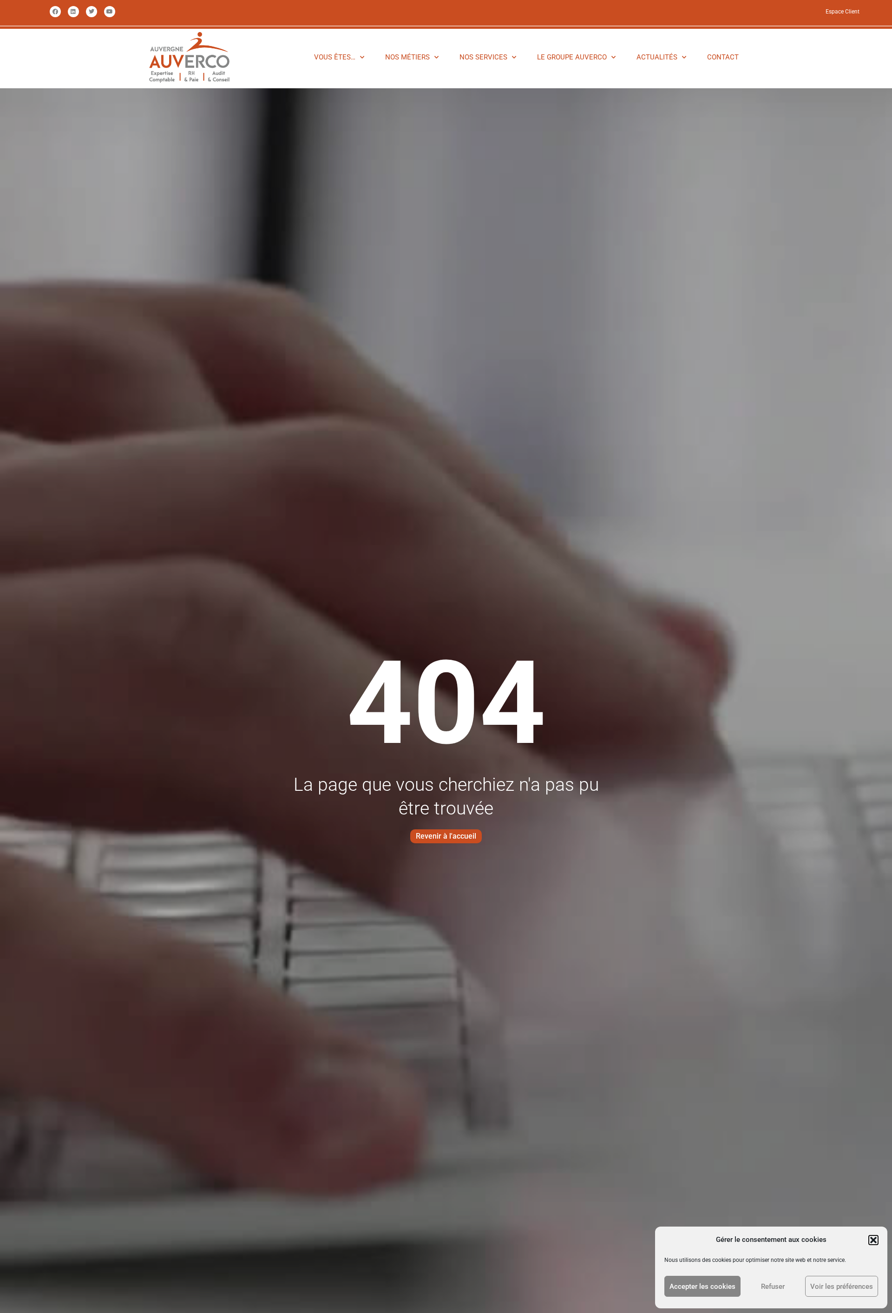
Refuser (773, 1286)
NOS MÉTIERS (407, 57)
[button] (873, 1240)
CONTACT (723, 57)
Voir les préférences (841, 1286)
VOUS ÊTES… (334, 57)
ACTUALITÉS (656, 57)
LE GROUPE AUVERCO (572, 57)
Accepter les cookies (702, 1286)
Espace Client (842, 11)
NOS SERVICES (483, 57)
